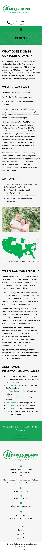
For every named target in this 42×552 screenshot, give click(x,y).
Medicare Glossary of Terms (16, 391)
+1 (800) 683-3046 (21, 491)
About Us (21, 534)
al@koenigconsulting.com (21, 506)
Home (21, 526)
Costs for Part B (12, 405)
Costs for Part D (12, 408)
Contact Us (21, 538)
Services (21, 530)
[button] (15, 22)
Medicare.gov (11, 385)
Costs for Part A (12, 403)
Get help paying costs (14, 397)
